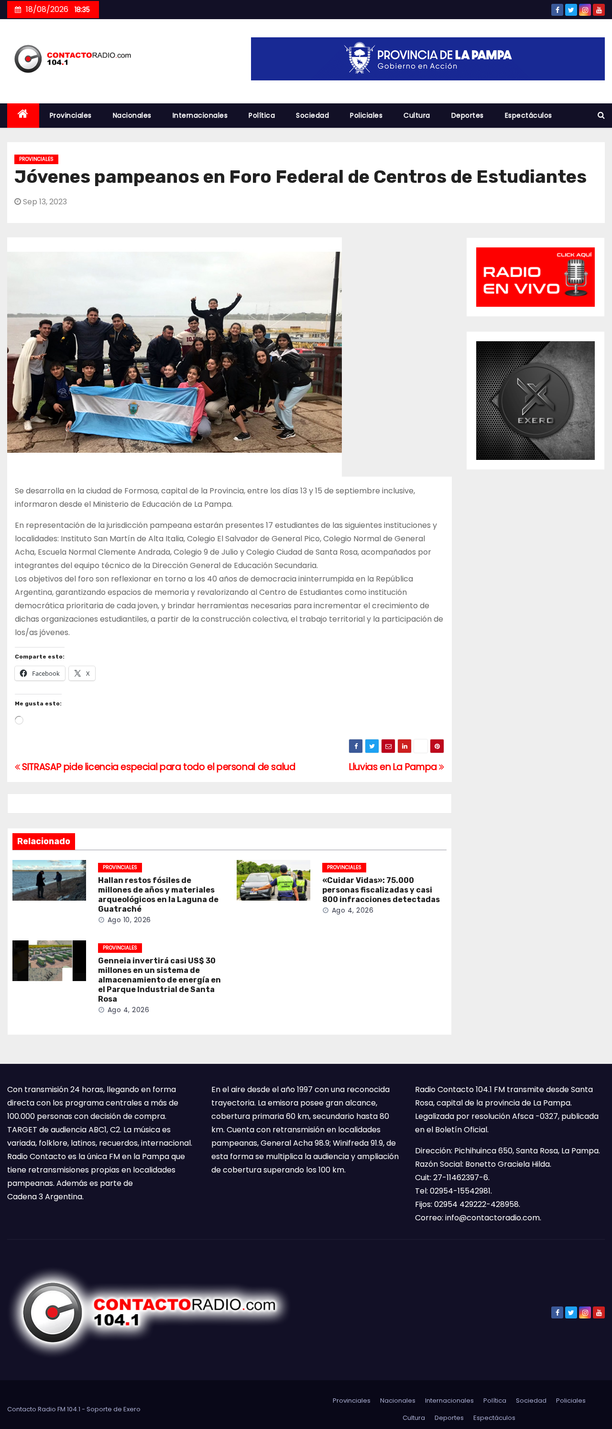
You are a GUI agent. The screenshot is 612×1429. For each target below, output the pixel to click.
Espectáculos (528, 115)
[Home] (23, 115)
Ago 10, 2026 (129, 920)
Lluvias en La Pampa (394, 766)
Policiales (366, 115)
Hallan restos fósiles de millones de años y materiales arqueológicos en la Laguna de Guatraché (158, 895)
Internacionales (200, 115)
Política (262, 115)
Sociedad (312, 115)
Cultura (417, 115)
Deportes (467, 115)
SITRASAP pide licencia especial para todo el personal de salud (157, 766)
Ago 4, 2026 (353, 910)
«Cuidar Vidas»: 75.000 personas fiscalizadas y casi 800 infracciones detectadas (381, 890)
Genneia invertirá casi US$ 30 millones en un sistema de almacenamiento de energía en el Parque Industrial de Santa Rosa (159, 980)
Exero (132, 1409)
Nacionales (132, 115)
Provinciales (71, 115)
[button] (601, 115)
